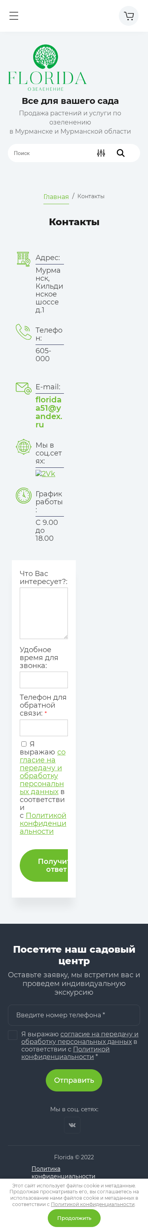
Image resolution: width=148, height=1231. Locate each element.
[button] (14, 16)
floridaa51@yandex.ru (49, 412)
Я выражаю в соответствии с (43, 788)
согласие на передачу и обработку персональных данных (43, 772)
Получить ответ (56, 865)
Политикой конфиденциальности (43, 823)
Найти (121, 153)
